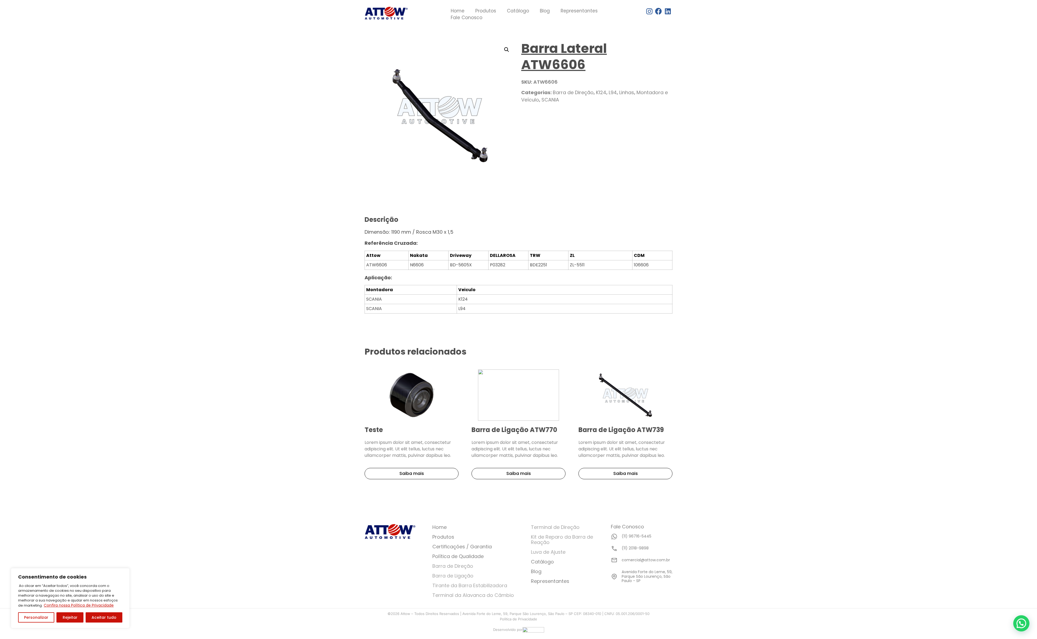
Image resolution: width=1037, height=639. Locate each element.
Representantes (579, 11)
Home (457, 11)
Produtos (485, 11)
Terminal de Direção (555, 527)
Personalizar (36, 617)
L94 (613, 92)
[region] (70, 598)
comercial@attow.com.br (646, 560)
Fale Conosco (466, 17)
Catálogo (518, 11)
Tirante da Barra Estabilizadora (469, 585)
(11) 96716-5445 (636, 536)
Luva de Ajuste (548, 552)
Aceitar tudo (104, 617)
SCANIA (550, 99)
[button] (1021, 623)
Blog (545, 11)
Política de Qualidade (458, 556)
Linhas (626, 92)
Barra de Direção (573, 92)
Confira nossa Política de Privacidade (79, 605)
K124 (601, 92)
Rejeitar (70, 617)
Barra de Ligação (452, 575)
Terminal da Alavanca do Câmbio (473, 595)
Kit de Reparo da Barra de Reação (562, 539)
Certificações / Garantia (462, 546)
